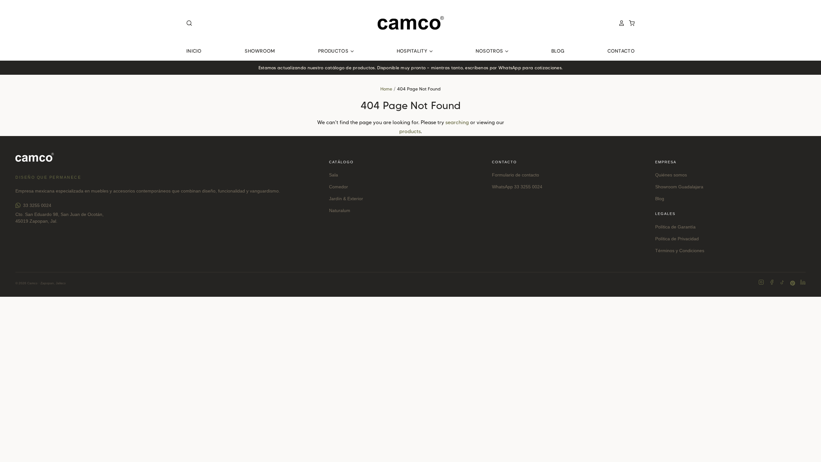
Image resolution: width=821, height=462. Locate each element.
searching (457, 122)
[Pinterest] (792, 283)
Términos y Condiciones (679, 250)
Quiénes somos (671, 174)
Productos (334, 51)
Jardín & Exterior (346, 198)
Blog (557, 51)
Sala (333, 174)
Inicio (194, 51)
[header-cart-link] (630, 23)
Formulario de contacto (515, 174)
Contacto (621, 51)
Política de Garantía (675, 226)
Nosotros (490, 51)
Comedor (338, 186)
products (410, 131)
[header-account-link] (619, 23)
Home (386, 89)
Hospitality (413, 51)
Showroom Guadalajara (679, 186)
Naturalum (339, 210)
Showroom (260, 51)
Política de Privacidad (677, 238)
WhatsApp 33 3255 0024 (517, 186)
